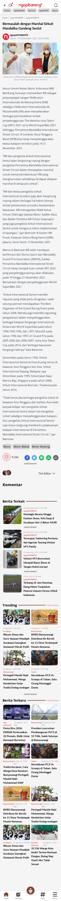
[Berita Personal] (30, 890)
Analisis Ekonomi (34, 843)
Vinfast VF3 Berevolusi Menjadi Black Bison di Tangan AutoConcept (36, 562)
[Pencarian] (55, 5)
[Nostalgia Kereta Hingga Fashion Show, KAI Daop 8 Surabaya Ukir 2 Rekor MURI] (12, 515)
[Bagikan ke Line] (42, 458)
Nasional (31, 10)
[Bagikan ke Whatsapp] (49, 458)
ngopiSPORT (43, 10)
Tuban (33, 672)
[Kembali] (5, 5)
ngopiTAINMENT (16, 18)
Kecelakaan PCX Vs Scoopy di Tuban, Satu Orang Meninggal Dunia (44, 770)
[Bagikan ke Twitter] (35, 458)
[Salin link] (55, 458)
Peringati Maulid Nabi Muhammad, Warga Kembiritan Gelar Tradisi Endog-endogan (44, 815)
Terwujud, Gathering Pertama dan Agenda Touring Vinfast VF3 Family (40, 542)
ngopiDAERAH (19, 10)
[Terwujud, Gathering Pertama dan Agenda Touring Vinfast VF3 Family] (12, 539)
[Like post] (6, 457)
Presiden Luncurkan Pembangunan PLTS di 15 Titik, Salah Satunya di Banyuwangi (44, 734)
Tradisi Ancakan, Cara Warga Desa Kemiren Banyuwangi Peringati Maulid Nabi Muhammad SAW (15, 775)
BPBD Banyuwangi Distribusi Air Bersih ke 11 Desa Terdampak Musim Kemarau (16, 815)
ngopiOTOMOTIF (32, 18)
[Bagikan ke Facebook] (27, 458)
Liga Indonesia (7, 723)
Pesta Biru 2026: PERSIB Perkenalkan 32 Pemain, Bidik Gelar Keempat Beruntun (16, 734)
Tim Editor (45, 473)
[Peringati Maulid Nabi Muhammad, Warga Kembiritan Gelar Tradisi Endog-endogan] (16, 657)
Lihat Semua (52, 605)
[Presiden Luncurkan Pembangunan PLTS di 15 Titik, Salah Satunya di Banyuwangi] (44, 712)
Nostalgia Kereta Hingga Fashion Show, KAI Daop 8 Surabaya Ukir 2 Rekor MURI (40, 518)
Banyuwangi (36, 631)
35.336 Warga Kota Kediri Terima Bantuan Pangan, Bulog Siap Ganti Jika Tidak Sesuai (44, 856)
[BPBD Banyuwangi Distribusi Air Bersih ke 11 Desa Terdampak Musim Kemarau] (44, 617)
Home (5, 18)
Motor (7, 446)
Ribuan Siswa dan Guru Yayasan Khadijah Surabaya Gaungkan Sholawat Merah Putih (16, 852)
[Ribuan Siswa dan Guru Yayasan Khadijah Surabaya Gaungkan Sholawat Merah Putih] (16, 617)
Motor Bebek (21, 446)
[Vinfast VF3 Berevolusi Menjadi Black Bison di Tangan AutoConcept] (12, 559)
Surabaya (7, 631)
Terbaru (7, 10)
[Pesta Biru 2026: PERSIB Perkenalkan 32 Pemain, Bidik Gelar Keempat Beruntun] (16, 712)
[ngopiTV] (10, 5)
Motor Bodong (41, 446)
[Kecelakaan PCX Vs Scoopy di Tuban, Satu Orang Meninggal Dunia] (44, 657)
